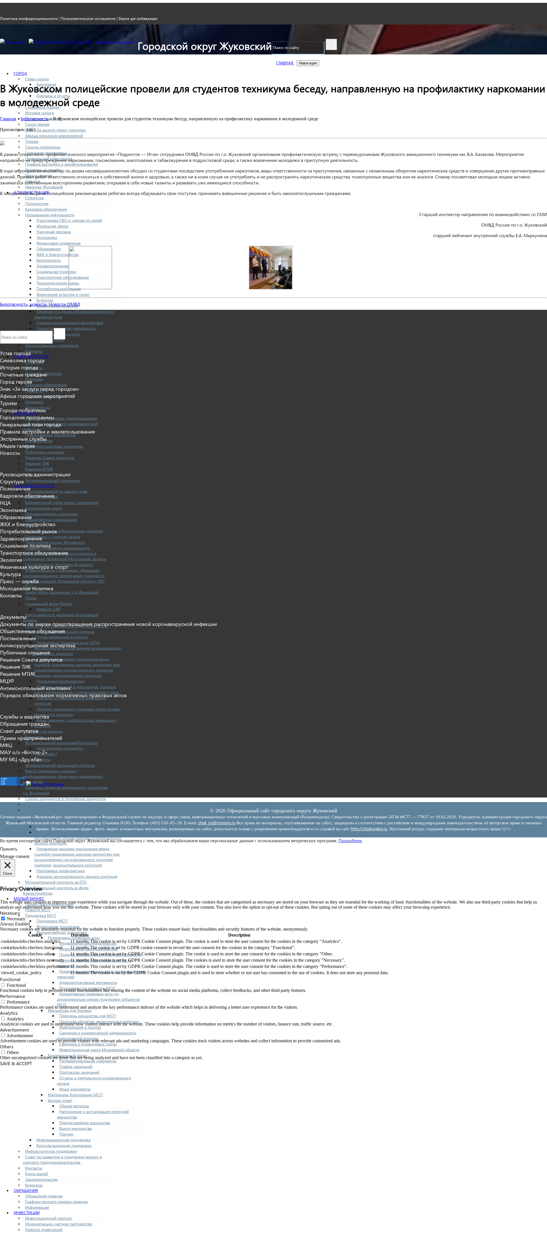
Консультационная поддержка (63, 1145)
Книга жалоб (36, 1173)
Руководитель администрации (35, 474)
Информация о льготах (80, 1027)
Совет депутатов (31, 356)
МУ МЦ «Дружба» (21, 759)
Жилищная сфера (52, 226)
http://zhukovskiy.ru (369, 828)
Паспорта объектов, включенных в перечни (98, 1021)
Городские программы (27, 417)
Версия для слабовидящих (138, 18)
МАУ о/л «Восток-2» (23, 752)
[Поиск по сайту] (331, 44)
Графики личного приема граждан (56, 1201)
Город (20, 73)
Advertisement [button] (14, 1030)
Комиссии (34, 379)
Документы (13, 616)
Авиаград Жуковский (44, 187)
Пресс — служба (19, 581)
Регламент (34, 401)
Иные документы (75, 1089)
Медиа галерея (17, 445)
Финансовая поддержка (57, 926)
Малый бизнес (29, 898)
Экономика (46, 237)
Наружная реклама (53, 231)
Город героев (37, 124)
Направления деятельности (49, 214)
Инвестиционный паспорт (48, 1218)
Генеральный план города (30, 424)
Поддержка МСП (40, 915)
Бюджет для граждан (44, 731)
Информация (37, 1207)
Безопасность (48, 260)
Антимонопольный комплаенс (52, 480)
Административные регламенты (88, 982)
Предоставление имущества (84, 1122)
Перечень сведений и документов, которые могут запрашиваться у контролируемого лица (76, 689)
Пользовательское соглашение (88, 18)
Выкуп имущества (75, 1128)
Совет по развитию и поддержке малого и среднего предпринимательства (62, 1159)
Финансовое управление (58, 243)
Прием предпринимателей (31, 737)
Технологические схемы (57, 283)
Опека (30, 598)
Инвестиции (27, 1212)
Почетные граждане (23, 374)
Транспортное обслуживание (62, 277)
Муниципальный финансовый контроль (61, 742)
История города (39, 112)
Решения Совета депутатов (49, 457)
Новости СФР (48, 609)
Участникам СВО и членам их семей (69, 220)
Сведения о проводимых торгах (88, 1044)
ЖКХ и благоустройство (57, 254)
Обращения (26, 1190)
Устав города (15, 353)
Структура (34, 197)
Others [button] (6, 1046)
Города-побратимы (43, 147)
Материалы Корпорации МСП (75, 1094)
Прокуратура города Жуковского (55, 542)
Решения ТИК (37, 463)
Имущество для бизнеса (69, 1010)
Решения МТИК (39, 469)
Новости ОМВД (64, 304)
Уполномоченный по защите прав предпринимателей (55, 494)
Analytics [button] (9, 1013)
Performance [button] (12, 996)
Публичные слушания (44, 452)
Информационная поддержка (63, 1139)
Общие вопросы (74, 1105)
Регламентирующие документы (88, 1060)
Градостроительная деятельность (66, 328)
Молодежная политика (26, 588)
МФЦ (6, 744)
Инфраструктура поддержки (51, 1151)
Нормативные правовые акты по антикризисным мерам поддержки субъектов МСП (98, 999)
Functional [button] (10, 979)
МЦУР (7, 680)
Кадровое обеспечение (46, 209)
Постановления (18, 638)
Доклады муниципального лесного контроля (76, 876)
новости (38, 304)
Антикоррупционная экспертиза (54, 446)
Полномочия (36, 203)
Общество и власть (34, 486)
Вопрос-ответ (60, 1100)
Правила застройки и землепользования (61, 164)
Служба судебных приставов (51, 804)
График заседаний (75, 1066)
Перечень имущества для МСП (87, 1015)
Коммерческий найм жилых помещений (61, 502)
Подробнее (350, 840)
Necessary (16, 918)
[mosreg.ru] (13, 42)
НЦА (5, 502)
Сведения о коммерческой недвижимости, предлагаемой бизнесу (97, 1035)
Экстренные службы (23, 438)
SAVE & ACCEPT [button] (16, 1063)
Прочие (66, 1134)
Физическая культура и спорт (62, 294)
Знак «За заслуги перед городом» (55, 130)
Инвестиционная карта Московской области (99, 1049)
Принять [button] (8, 849)
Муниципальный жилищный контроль (60, 765)
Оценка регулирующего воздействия (69, 322)
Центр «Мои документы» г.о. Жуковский (62, 592)
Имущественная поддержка (61, 932)
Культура (44, 300)
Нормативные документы (59, 748)
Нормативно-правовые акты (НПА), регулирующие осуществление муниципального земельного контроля (77, 648)
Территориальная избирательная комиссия (64, 531)
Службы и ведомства (24, 716)
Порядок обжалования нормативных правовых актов (63, 695)
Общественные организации (51, 519)
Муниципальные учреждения (52, 345)
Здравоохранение (52, 265)
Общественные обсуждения (32, 630)
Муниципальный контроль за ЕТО (56, 882)
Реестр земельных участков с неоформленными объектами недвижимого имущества (63, 776)
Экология (11, 559)
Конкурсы (34, 1185)
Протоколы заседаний (79, 1072)
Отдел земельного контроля (61, 637)
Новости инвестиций (43, 1229)
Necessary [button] (10, 913)
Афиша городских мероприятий (54, 135)
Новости (10, 452)
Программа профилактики (60, 681)
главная (285, 63)
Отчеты (43, 759)
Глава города (37, 79)
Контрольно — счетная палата (52, 536)
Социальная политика (56, 271)
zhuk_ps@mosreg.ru (216, 822)
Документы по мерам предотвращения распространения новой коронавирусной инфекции (108, 623)
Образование (48, 248)
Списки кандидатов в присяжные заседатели (65, 798)
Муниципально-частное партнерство (58, 1223)
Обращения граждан (44, 1196)
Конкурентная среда (43, 508)
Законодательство (41, 1179)
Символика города (22, 360)
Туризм (31, 141)
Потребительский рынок (58, 288)
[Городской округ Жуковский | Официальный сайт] (82, 42)
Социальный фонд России (48, 603)
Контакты (33, 351)
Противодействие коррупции (51, 513)
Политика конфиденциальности (29, 18)
